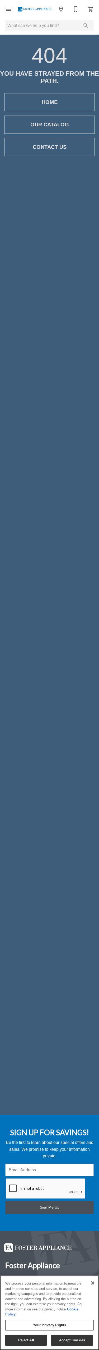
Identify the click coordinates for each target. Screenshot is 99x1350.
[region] (49, 1313)
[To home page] (34, 9)
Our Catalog (49, 124)
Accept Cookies (72, 1340)
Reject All (26, 1340)
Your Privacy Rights (49, 1325)
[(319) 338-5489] (75, 9)
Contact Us (50, 147)
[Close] (92, 1283)
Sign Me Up (49, 1207)
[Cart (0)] (90, 9)
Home (50, 102)
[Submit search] (86, 25)
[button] (8, 9)
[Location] (61, 9)
